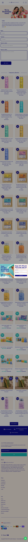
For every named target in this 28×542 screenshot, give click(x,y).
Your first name (17, 272)
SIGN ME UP (21, 275)
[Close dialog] (27, 264)
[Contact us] (25, 538)
